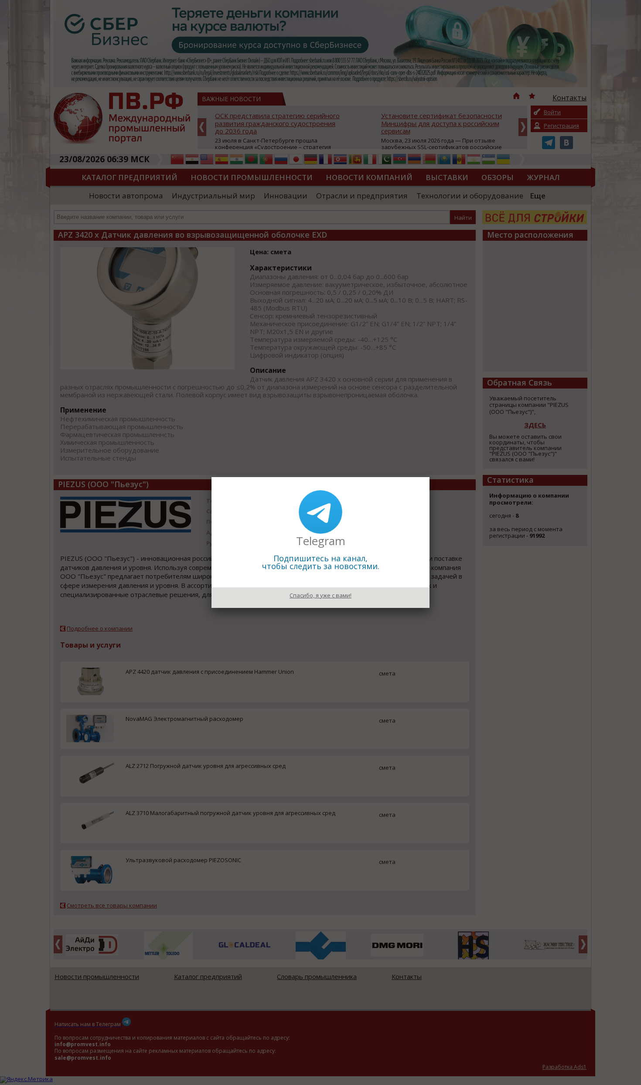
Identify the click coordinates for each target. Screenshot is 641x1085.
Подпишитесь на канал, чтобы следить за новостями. (320, 562)
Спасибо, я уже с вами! (320, 595)
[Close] (429, 477)
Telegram (320, 541)
